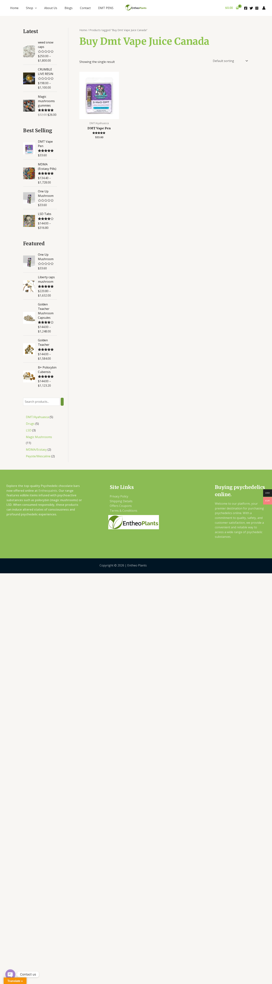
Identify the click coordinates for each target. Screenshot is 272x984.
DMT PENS (105, 8)
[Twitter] (251, 8)
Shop (29, 8)
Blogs (69, 8)
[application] (35, 8)
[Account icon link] (264, 8)
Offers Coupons (121, 506)
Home (14, 8)
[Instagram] (256, 8)
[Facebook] (245, 8)
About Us (50, 8)
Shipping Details (121, 501)
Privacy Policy (119, 496)
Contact (85, 8)
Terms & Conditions (123, 511)
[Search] (62, 402)
